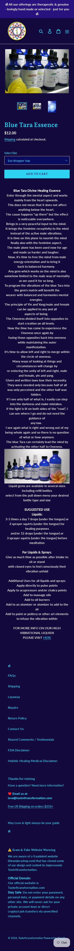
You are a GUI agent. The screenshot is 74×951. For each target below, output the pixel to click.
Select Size (10, 153)
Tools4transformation (30, 938)
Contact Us (16, 729)
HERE (47, 637)
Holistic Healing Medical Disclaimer (33, 761)
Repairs (13, 707)
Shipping (9, 139)
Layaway (14, 697)
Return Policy (17, 718)
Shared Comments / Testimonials (31, 739)
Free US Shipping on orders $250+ (30, 806)
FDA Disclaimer (19, 750)
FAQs (12, 675)
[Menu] (67, 30)
